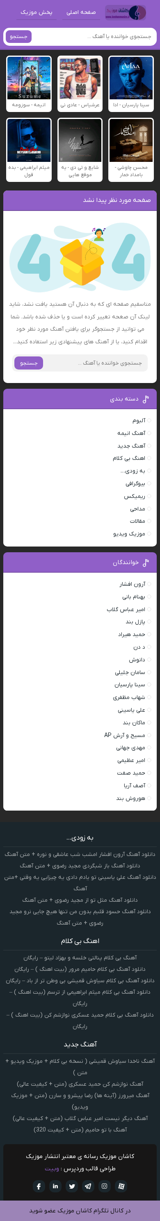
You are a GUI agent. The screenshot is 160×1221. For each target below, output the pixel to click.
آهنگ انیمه (131, 433)
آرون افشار (132, 584)
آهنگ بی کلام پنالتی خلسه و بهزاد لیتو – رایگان (80, 958)
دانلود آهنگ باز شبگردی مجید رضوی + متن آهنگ (80, 866)
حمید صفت (131, 773)
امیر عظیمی (131, 760)
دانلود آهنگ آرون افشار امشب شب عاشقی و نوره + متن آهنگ (80, 854)
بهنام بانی (133, 597)
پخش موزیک (37, 12)
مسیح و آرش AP (124, 735)
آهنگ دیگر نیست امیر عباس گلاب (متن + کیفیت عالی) (80, 1118)
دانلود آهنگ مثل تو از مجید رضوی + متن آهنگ (80, 900)
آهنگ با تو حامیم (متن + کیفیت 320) (80, 1130)
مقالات (137, 521)
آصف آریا (134, 786)
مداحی (137, 509)
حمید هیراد (131, 635)
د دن (139, 647)
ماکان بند (134, 723)
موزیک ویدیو (129, 534)
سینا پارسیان (129, 685)
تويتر (72, 1186)
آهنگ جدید (131, 446)
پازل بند (135, 622)
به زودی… (133, 471)
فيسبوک (39, 1186)
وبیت (52, 1169)
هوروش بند (130, 798)
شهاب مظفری (129, 697)
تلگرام (88, 1186)
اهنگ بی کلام (129, 458)
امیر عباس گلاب (126, 610)
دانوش (137, 660)
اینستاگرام (104, 1186)
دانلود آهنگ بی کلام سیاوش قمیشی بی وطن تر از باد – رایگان (80, 981)
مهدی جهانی (130, 748)
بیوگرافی (135, 484)
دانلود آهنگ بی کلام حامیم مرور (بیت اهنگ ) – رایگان (80, 969)
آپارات (121, 1186)
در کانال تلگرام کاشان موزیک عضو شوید (80, 1211)
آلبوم (139, 421)
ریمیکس (134, 496)
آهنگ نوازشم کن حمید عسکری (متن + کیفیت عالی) (80, 1084)
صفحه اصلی (81, 12)
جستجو (18, 36)
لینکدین (55, 1186)
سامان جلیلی (130, 673)
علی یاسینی (131, 710)
